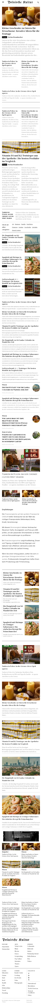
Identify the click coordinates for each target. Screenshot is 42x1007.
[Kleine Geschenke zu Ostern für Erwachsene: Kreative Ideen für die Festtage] (21, 16)
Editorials (30, 949)
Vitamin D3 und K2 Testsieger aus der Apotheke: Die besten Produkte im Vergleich (20, 158)
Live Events (17, 978)
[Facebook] (29, 973)
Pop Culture (18, 959)
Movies (17, 951)
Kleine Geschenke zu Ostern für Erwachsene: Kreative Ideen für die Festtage (20, 31)
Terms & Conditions (31, 992)
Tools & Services (33, 988)
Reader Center (18, 973)
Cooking (17, 975)
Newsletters (31, 986)
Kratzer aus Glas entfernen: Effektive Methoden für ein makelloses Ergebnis (10, 929)
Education (5, 973)
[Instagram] (29, 975)
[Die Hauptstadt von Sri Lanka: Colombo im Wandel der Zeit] (32, 243)
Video (16, 980)
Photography (18, 983)
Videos (29, 961)
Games (4, 975)
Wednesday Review (33, 954)
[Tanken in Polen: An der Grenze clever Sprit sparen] (21, 460)
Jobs (3, 985)
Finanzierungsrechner (13, 540)
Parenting (5, 993)
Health (4, 983)
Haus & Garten (7, 432)
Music (16, 949)
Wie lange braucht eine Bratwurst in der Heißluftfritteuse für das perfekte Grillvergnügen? (14, 421)
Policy (30, 995)
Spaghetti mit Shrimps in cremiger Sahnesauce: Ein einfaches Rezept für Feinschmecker (12, 260)
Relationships (6, 988)
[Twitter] (29, 980)
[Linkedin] (29, 977)
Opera (16, 966)
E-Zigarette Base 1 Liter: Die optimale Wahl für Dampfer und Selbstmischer (30, 929)
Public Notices (31, 956)
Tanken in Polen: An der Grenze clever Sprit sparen (9, 63)
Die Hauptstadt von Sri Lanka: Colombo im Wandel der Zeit (12, 237)
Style (3, 978)
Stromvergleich (16, 527)
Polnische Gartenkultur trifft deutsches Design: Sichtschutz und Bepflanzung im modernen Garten (16, 438)
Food (3, 980)
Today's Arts (18, 946)
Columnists (30, 946)
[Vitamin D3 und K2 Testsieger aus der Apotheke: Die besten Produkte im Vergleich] (21, 147)
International (32, 983)
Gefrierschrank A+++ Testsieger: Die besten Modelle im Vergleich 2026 (12, 281)
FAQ (28, 959)
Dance (17, 954)
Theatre (17, 964)
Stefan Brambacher (15, 37)
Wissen (4, 37)
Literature (17, 961)
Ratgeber (5, 851)
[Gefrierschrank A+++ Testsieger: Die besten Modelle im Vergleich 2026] (32, 287)
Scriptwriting (19, 956)
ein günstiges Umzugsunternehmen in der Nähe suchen (20, 556)
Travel (4, 990)
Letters (29, 951)
